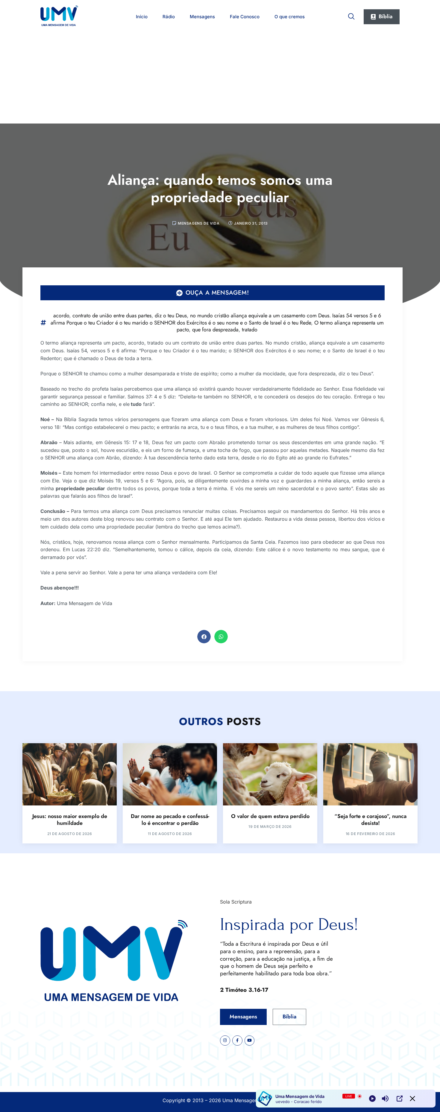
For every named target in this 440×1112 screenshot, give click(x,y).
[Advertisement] (220, 79)
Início (142, 16)
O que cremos (289, 16)
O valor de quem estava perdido (270, 816)
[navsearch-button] (351, 15)
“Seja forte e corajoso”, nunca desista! (370, 819)
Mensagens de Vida (198, 223)
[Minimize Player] (412, 1098)
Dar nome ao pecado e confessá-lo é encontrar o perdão (170, 819)
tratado (249, 329)
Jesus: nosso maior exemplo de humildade (69, 819)
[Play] (372, 1098)
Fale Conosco (245, 16)
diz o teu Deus (171, 315)
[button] (204, 636)
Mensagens (202, 16)
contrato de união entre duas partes (111, 315)
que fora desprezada (215, 329)
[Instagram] (225, 1040)
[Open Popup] (399, 1098)
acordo (61, 315)
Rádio (169, 16)
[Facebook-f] (237, 1040)
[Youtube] (250, 1040)
